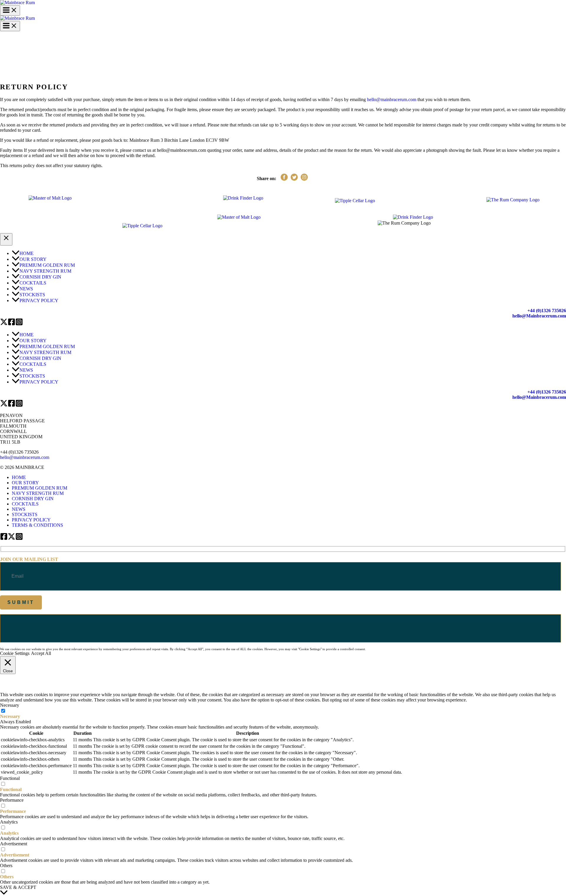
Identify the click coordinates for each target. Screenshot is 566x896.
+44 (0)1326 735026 (546, 310)
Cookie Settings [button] (14, 653)
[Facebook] (11, 324)
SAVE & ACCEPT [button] (18, 887)
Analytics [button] (9, 821)
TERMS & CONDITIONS (37, 525)
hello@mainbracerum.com (391, 99)
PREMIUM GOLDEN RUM (39, 487)
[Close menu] (6, 239)
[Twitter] (4, 324)
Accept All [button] (41, 653)
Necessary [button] (9, 705)
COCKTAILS (25, 503)
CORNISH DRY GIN (33, 498)
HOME (19, 477)
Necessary (10, 716)
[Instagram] (19, 324)
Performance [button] (12, 800)
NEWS (18, 509)
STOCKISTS (24, 514)
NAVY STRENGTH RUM (38, 493)
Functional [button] (10, 778)
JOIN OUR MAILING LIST (29, 559)
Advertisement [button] (13, 843)
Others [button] (6, 865)
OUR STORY (25, 482)
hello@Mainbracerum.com (539, 315)
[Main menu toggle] (10, 10)
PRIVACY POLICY (31, 519)
